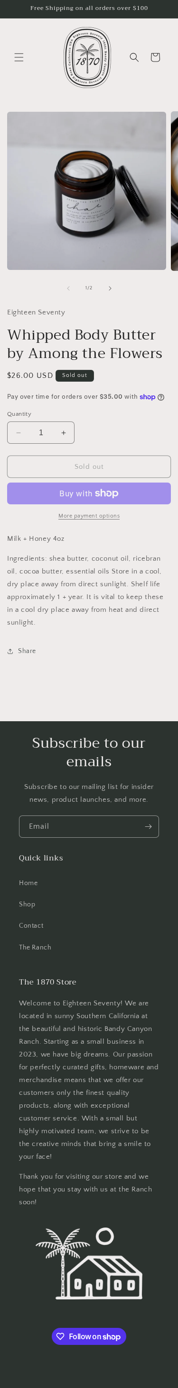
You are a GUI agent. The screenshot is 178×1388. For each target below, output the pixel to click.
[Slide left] (68, 288)
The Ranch (35, 947)
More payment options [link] (89, 516)
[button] (19, 57)
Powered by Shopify (123, 1380)
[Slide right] (110, 288)
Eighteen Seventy (74, 1380)
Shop (27, 904)
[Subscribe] (148, 826)
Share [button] (27, 651)
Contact (31, 926)
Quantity (19, 414)
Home (28, 883)
